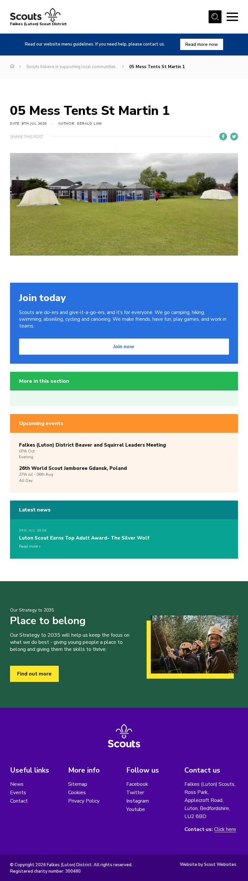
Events (18, 792)
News (17, 784)
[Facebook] (223, 136)
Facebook (137, 784)
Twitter (135, 792)
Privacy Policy (83, 801)
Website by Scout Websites (208, 864)
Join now (123, 346)
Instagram (137, 801)
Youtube (135, 809)
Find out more (34, 673)
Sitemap (77, 784)
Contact (19, 801)
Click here (225, 829)
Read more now (201, 44)
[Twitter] (234, 136)
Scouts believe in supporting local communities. (71, 67)
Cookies (77, 792)
